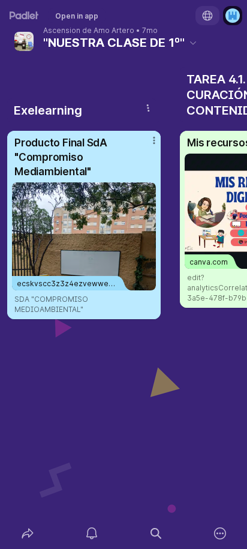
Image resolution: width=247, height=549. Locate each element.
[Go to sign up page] (232, 15)
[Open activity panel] (91, 533)
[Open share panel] (27, 533)
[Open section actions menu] (148, 108)
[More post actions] (146, 145)
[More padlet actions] (220, 533)
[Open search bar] (155, 533)
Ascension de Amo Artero (88, 30)
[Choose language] (207, 15)
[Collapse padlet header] (193, 42)
